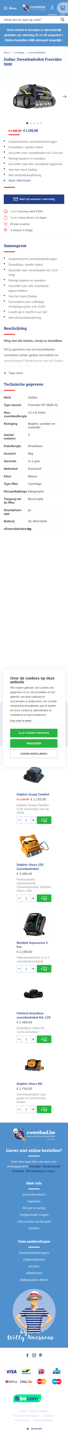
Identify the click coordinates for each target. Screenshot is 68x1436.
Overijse (35, 1166)
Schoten (18, 1171)
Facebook (27, 1355)
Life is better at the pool (34, 1221)
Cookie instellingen (43, 1420)
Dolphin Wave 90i (29, 1084)
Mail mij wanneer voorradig (37, 199)
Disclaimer (48, 1415)
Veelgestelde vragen (34, 1215)
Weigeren (34, 743)
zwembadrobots (37, 52)
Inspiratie (34, 1201)
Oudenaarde (51, 1166)
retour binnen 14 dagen (28, 217)
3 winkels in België (21, 230)
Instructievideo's (34, 1194)
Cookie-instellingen (33, 753)
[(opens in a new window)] (34, 1428)
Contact (34, 1228)
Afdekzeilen (34, 1273)
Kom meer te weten (21, 720)
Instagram (34, 1355)
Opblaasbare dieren (34, 1280)
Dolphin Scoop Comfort (33, 794)
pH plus (34, 1266)
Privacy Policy (22, 1420)
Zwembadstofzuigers (34, 1253)
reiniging (19, 52)
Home (7, 52)
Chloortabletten (34, 1259)
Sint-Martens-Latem (40, 1171)
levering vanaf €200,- (27, 211)
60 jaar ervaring (19, 224)
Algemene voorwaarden (26, 1415)
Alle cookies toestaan (34, 733)
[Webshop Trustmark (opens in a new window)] (34, 1398)
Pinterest (40, 1355)
